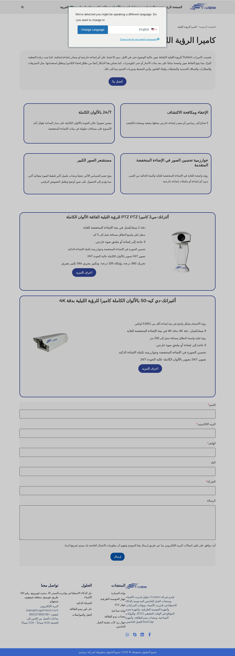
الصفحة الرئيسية (171, 7)
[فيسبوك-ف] (150, 635)
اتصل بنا (117, 81)
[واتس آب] (127, 635)
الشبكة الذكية (84, 603)
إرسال (117, 556)
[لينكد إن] (142, 635)
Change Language (92, 29)
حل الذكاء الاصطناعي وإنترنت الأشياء (75, 595)
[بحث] (22, 7)
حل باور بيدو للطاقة (81, 609)
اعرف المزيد (84, 272)
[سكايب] (135, 635)
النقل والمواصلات (82, 615)
